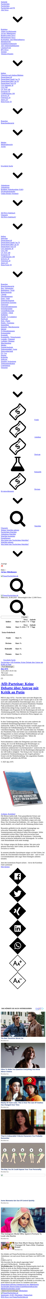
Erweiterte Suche (7, 166)
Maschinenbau (6, 343)
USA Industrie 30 (7, 85)
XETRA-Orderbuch (8, 213)
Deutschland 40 (6, 77)
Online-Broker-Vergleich (9, 193)
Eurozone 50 (5, 91)
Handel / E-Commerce (9, 317)
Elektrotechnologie (7, 300)
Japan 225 (4, 100)
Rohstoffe (4, 357)
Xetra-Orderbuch (18, 1284)
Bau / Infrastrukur (7, 288)
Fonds (36, 420)
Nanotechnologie (7, 347)
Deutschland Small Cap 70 (10, 79)
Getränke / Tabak (7, 313)
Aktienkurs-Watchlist (8, 534)
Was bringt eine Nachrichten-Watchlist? (15, 540)
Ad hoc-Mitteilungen (8, 33)
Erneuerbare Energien (8, 303)
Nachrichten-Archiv (13, 1289)
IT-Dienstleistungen (8, 331)
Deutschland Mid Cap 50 (10, 81)
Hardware (4, 319)
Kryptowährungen (7, 491)
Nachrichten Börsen (8, 1286)
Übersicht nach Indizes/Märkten (12, 75)
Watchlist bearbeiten (8, 536)
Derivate (37, 454)
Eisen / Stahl (5, 298)
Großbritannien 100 (8, 93)
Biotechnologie (6, 292)
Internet (3, 329)
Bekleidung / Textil (7, 290)
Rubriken (4, 29)
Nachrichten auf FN (8, 8)
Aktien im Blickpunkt (8, 31)
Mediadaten (23, 1291)
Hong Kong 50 (6, 102)
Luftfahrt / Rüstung (7, 341)
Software (4, 359)
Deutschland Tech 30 (8, 83)
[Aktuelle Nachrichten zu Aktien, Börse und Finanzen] (9, 576)
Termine (4, 52)
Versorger (4, 368)
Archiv (3, 147)
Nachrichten (5, 4)
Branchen (4, 121)
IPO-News (4, 50)
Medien (3, 142)
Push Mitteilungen (7, 667)
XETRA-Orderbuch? (8, 217)
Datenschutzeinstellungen (10, 1291)
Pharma (3, 355)
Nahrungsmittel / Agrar (9, 349)
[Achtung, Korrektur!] (22, 812)
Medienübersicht (7, 144)
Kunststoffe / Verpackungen (11, 337)
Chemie (3, 294)
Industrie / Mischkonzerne (10, 327)
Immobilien (5, 325)
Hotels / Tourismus (7, 323)
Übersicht (4, 215)
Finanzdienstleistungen (9, 307)
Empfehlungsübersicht (9, 44)
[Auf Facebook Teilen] (17, 884)
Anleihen (37, 437)
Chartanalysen (6, 48)
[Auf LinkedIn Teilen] (17, 936)
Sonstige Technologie (8, 361)
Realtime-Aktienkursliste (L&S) (12, 189)
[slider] (4, 676)
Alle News (4, 10)
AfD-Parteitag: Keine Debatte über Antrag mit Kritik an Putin (20, 688)
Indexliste (4, 238)
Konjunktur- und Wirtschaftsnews (13, 40)
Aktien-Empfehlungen (23, 1286)
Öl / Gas (4, 353)
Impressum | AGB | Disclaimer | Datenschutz (16, 1295)
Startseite (4, 2)
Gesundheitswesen (7, 311)
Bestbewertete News (8, 35)
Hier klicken (5, 867)
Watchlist (37, 526)
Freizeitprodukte (6, 309)
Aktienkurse (5, 185)
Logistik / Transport (8, 339)
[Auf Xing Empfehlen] (17, 919)
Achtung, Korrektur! (8, 814)
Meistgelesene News (8, 37)
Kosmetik (4, 335)
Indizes (3, 73)
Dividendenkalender (8, 191)
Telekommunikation (8, 363)
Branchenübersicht (7, 123)
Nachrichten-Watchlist (9, 532)
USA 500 (4, 87)
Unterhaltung (5, 365)
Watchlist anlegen (7, 542)
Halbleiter (4, 315)
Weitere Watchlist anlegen (10, 530)
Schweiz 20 (5, 96)
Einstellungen (5, 538)
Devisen (37, 489)
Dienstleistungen (7, 296)
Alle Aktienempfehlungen (10, 46)
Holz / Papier (5, 321)
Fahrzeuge (4, 305)
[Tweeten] (17, 901)
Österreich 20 (5, 98)
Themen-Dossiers (7, 54)
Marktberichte (6, 42)
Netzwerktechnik (7, 351)
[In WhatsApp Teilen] (17, 954)
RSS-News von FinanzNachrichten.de (14, 1297)
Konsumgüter (5, 333)
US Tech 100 (5, 89)
